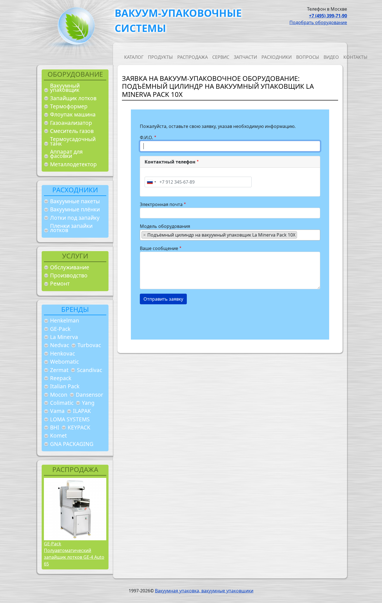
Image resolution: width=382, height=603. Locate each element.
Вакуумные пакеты (75, 201)
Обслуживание (69, 267)
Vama (57, 411)
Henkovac (62, 353)
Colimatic (62, 403)
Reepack (60, 378)
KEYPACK (79, 427)
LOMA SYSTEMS (70, 419)
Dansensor (89, 395)
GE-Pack (60, 329)
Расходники (276, 57)
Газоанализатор (71, 123)
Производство (69, 275)
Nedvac (59, 345)
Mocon (58, 395)
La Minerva (64, 337)
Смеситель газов (72, 131)
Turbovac (89, 345)
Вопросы (307, 57)
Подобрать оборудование (318, 22)
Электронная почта (161, 204)
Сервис (220, 57)
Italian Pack (64, 386)
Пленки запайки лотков (71, 228)
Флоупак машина (73, 114)
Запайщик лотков (73, 98)
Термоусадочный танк (73, 141)
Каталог (133, 57)
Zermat (59, 370)
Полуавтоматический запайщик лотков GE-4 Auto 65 (74, 557)
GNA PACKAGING (71, 444)
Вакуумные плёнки (75, 209)
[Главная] (74, 27)
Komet (58, 435)
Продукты (160, 57)
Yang (88, 403)
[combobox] (151, 182)
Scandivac (89, 370)
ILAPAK (82, 411)
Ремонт (60, 283)
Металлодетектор (73, 164)
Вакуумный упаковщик (65, 88)
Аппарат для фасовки (66, 154)
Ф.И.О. (146, 137)
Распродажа (192, 57)
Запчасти (245, 57)
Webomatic (64, 361)
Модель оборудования (165, 226)
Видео (331, 57)
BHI (54, 427)
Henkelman (64, 320)
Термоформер (69, 106)
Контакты (355, 57)
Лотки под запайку (75, 218)
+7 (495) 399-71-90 (328, 16)
